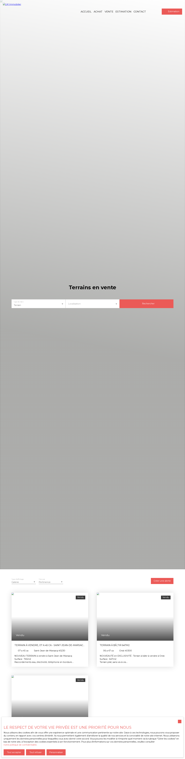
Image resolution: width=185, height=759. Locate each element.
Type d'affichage (18, 579)
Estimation (123, 11)
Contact (140, 11)
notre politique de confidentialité (20, 745)
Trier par (42, 579)
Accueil (86, 11)
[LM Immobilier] (19, 11)
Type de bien (18, 302)
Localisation (74, 303)
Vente (109, 11)
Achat (98, 11)
